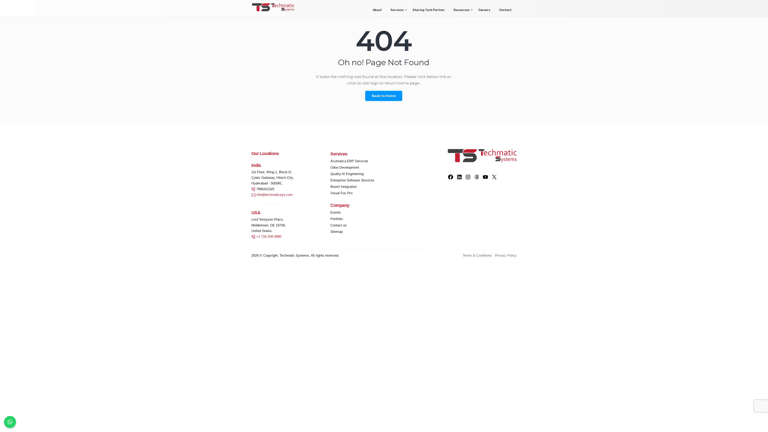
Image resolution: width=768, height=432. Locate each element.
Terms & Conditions (477, 255)
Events (335, 212)
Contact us (338, 225)
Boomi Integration (343, 187)
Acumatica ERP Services (349, 161)
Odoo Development (344, 167)
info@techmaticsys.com (274, 195)
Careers (484, 10)
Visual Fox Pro (341, 193)
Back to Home (384, 96)
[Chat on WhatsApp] (10, 422)
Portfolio (336, 219)
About (377, 10)
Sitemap (336, 232)
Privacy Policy (506, 255)
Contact (505, 10)
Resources (462, 10)
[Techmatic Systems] (273, 7)
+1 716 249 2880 (268, 236)
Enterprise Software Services (352, 180)
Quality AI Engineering (347, 174)
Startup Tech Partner (429, 10)
